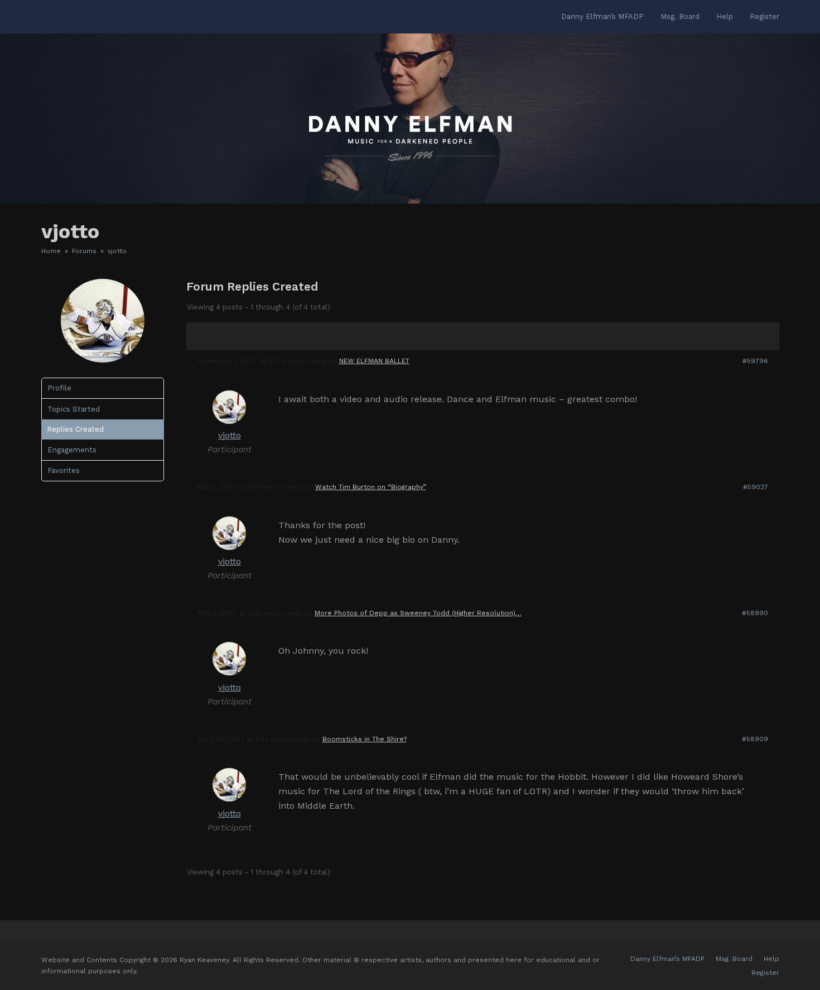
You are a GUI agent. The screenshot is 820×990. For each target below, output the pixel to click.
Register (765, 973)
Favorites (63, 470)
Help (771, 959)
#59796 (755, 361)
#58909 (755, 739)
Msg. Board (734, 959)
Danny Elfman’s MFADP (667, 959)
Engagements (72, 450)
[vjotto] (102, 360)
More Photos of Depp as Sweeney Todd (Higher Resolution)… (418, 613)
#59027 (755, 487)
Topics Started (73, 409)
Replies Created (75, 429)
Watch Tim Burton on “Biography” (370, 487)
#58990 (755, 613)
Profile (59, 388)
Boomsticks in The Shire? (364, 739)
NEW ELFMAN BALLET (374, 361)
